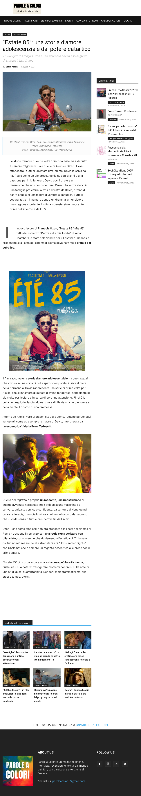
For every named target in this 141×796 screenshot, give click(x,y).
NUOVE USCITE (12, 20)
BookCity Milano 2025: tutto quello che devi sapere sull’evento (120, 174)
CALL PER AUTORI (110, 20)
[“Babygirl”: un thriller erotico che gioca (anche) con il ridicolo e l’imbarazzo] (77, 640)
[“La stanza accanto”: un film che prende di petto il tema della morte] (46, 640)
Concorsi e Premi (116, 102)
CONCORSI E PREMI (87, 20)
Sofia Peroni (12, 66)
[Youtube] (125, 764)
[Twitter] (116, 764)
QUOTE (128, 20)
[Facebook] (99, 764)
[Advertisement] (95, 8)
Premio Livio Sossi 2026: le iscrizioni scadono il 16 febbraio (123, 94)
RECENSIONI (31, 20)
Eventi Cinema (19, 34)
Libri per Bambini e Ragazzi (121, 138)
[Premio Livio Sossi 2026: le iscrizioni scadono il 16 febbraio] (101, 92)
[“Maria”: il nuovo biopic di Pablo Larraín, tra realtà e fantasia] (77, 677)
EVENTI (69, 20)
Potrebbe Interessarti (17, 623)
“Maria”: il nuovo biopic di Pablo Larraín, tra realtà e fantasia (76, 694)
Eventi (111, 163)
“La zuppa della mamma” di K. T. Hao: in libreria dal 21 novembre (122, 130)
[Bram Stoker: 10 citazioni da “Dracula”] (101, 114)
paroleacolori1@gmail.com (68, 781)
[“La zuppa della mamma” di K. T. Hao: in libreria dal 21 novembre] (101, 129)
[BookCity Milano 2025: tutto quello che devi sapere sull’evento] (101, 173)
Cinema (7, 34)
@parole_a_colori (92, 725)
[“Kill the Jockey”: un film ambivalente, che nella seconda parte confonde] (16, 677)
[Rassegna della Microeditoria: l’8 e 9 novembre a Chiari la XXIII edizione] (101, 150)
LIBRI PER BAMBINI (51, 20)
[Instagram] (108, 764)
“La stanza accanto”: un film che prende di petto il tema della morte (46, 656)
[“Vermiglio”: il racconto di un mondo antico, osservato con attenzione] (16, 640)
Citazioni (112, 119)
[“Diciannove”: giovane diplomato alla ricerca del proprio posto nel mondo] (46, 677)
